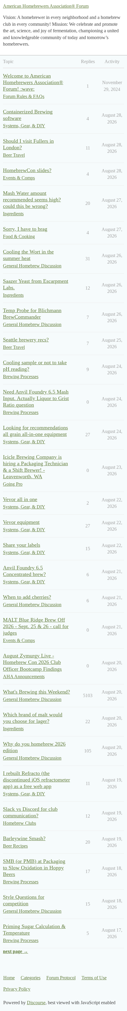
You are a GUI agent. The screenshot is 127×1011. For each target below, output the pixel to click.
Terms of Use (94, 977)
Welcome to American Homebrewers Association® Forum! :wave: (33, 82)
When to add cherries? (27, 597)
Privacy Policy (16, 988)
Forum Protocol (61, 977)
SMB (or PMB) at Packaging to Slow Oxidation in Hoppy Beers (34, 867)
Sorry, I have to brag (25, 229)
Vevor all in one (20, 499)
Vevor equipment (21, 522)
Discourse (36, 1002)
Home (9, 977)
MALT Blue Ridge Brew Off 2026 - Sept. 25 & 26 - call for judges (36, 626)
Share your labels (21, 545)
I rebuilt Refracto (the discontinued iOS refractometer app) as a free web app (36, 779)
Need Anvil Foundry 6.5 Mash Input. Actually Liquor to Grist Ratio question (36, 398)
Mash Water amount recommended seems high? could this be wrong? (32, 199)
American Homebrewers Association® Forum (46, 6)
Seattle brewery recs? (26, 340)
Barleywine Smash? (24, 838)
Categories (30, 977)
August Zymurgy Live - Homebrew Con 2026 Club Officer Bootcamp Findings (32, 662)
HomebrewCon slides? (27, 170)
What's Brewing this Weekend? (36, 692)
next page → (15, 951)
